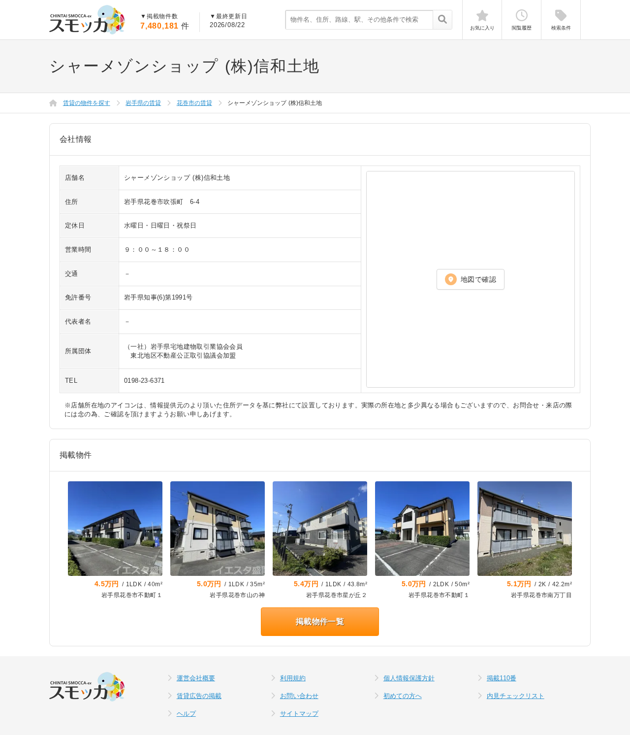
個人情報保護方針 (409, 678)
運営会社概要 (196, 678)
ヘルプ (186, 713)
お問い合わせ (299, 696)
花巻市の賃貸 (194, 103)
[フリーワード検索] (442, 20)
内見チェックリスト (515, 696)
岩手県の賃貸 (143, 103)
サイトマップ (299, 713)
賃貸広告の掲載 (199, 696)
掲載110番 (501, 678)
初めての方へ (402, 696)
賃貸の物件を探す (86, 103)
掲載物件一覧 (320, 621)
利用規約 (293, 678)
